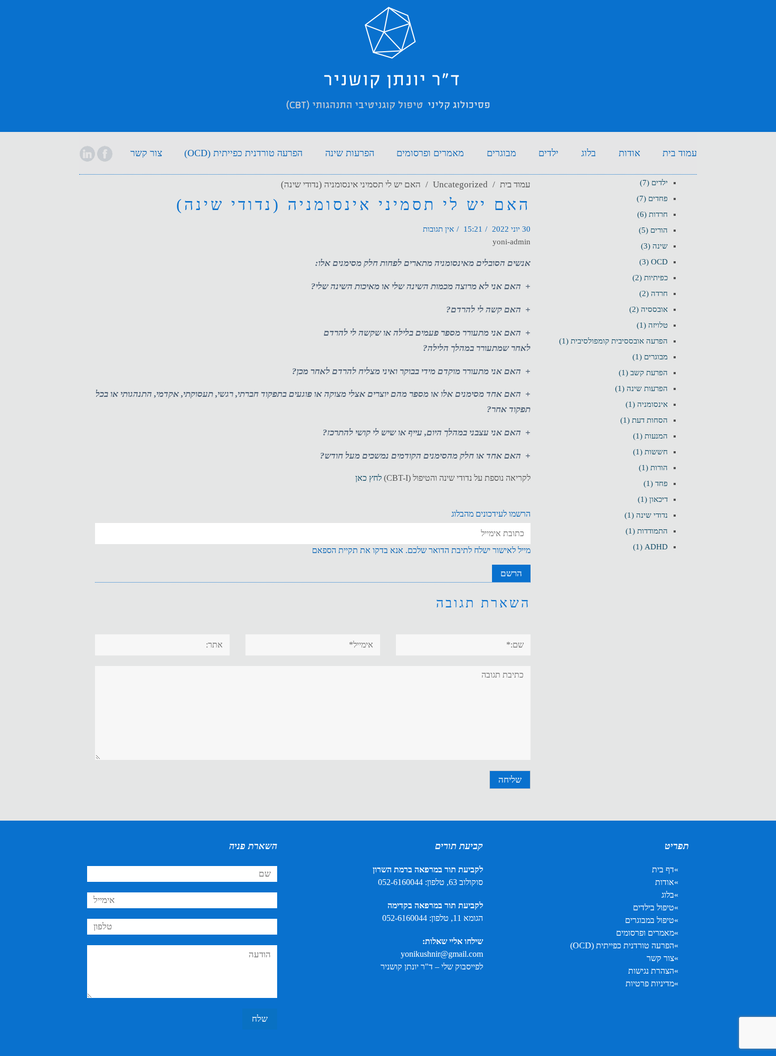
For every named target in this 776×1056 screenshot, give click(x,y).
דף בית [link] (663, 869)
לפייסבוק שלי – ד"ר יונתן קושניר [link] (432, 966)
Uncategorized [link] (460, 184)
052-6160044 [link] (400, 882)
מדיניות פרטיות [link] (650, 983)
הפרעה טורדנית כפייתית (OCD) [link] (622, 945)
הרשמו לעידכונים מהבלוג (491, 513)
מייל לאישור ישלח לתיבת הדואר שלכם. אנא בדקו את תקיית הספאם (421, 550)
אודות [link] (664, 882)
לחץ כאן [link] (368, 477)
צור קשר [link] (660, 958)
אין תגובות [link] (438, 229)
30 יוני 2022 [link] (511, 229)
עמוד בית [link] (515, 184)
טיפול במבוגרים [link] (649, 920)
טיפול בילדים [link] (653, 907)
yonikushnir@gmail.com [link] (442, 953)
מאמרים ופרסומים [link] (645, 932)
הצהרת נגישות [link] (651, 970)
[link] (388, 68)
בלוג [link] (667, 894)
